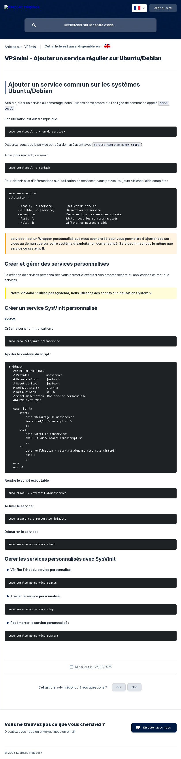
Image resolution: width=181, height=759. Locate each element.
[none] (22, 7)
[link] (107, 46)
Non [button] (134, 687)
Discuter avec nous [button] (157, 727)
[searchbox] (90, 25)
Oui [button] (118, 687)
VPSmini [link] (30, 47)
